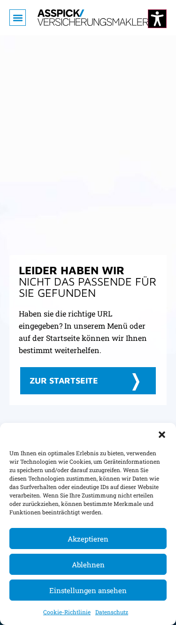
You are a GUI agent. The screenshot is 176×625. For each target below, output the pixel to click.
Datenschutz (111, 612)
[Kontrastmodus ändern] (157, 18)
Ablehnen (88, 564)
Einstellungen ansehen (88, 590)
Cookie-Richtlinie (67, 612)
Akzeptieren (88, 538)
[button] (162, 434)
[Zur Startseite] (93, 17)
